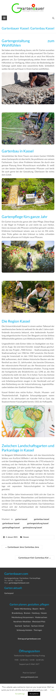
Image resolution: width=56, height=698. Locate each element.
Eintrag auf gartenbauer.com (29, 639)
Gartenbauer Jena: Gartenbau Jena (22, 547)
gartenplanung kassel (32, 527)
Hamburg (35, 613)
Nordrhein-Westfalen (22, 621)
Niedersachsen (41, 617)
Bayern (35, 609)
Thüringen (38, 630)
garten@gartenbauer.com (19, 583)
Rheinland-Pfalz (38, 621)
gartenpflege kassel (11, 527)
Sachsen (26, 626)
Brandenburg (17, 613)
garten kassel (21, 519)
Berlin (42, 609)
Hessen (26, 537)
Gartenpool (9, 593)
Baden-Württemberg (22, 609)
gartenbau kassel (41, 519)
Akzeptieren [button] (34, 694)
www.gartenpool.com (29, 677)
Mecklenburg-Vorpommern (23, 617)
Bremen (27, 613)
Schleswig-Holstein (24, 630)
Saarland (18, 626)
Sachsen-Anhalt (37, 626)
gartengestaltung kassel (37, 523)
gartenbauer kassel (10, 523)
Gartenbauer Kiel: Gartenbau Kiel (34, 557)
